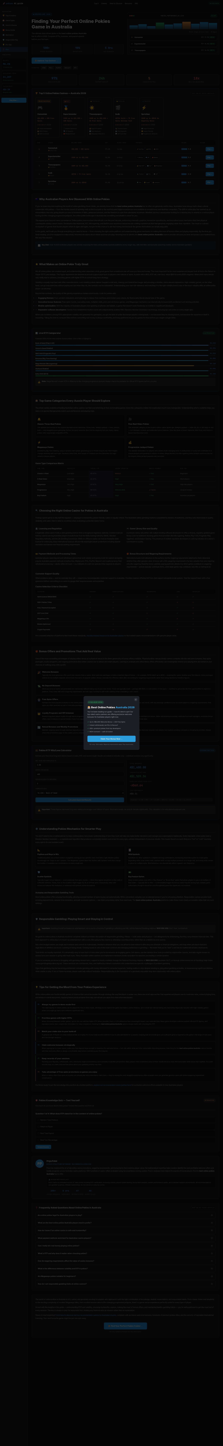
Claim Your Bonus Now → (112, 739)
